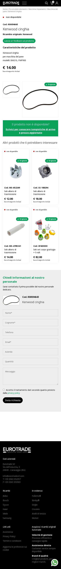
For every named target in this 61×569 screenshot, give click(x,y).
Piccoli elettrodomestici (18, 9)
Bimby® (35, 500)
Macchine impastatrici (37, 9)
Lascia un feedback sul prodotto (19, 40)
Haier (5, 509)
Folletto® (36, 496)
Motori (35, 518)
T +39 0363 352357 (12, 479)
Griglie (35, 504)
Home (5, 9)
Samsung (7, 518)
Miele (5, 513)
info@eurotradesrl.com (13, 476)
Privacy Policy (9, 536)
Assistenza (8, 532)
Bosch (6, 500)
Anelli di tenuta (39, 513)
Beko (5, 496)
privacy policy (14, 393)
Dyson (6, 504)
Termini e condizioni (12, 540)
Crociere (36, 509)
